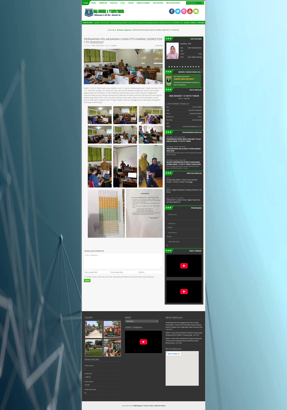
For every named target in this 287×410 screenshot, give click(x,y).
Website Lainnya (143, 3)
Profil (93, 3)
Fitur (123, 3)
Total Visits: (172, 223)
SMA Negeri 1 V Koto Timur (143, 406)
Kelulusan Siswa (173, 3)
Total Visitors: (172, 233)
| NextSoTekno (159, 406)
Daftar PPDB (158, 3)
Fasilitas (113, 3)
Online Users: (172, 214)
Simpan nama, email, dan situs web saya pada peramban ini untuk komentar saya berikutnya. (120, 277)
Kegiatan (127, 30)
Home (85, 3)
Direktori (103, 3)
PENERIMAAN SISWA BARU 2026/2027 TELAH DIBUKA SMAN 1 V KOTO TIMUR (183, 140)
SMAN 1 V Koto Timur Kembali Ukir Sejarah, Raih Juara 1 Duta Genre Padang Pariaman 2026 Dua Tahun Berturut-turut (184, 340)
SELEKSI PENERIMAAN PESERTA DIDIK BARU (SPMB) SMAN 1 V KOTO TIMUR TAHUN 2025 (183, 163)
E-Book (131, 3)
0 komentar (159, 46)
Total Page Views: (174, 242)
